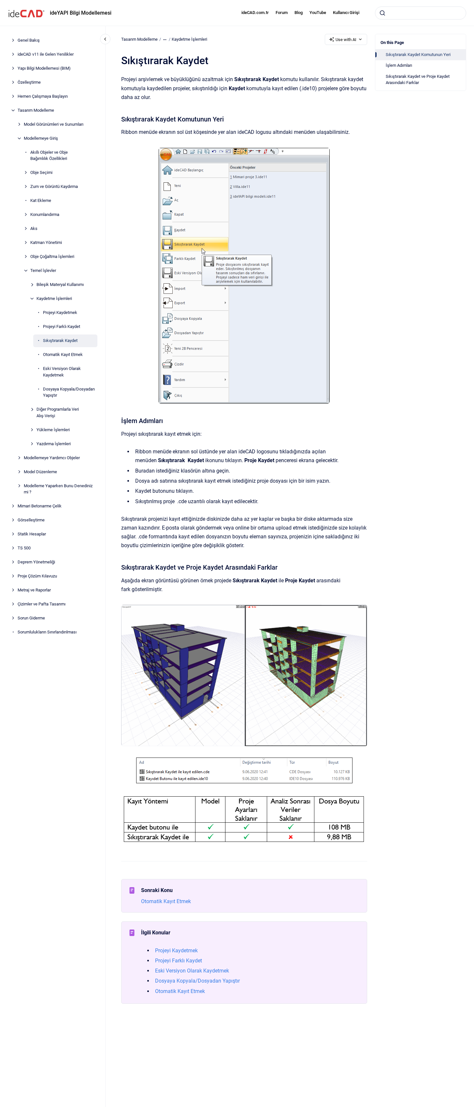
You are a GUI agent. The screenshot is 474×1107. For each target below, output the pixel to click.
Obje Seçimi (41, 172)
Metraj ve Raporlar (34, 590)
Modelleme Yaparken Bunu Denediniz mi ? (58, 489)
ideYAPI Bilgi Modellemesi (80, 13)
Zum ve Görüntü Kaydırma (54, 186)
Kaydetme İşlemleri (54, 298)
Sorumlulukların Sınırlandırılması (47, 632)
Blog (298, 12)
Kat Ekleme (40, 200)
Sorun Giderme (31, 618)
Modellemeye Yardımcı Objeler (52, 457)
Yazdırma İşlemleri (53, 443)
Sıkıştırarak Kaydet (60, 340)
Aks (33, 228)
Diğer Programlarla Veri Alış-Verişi (57, 412)
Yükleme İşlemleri (53, 429)
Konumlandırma (44, 214)
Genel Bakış (29, 40)
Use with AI (346, 39)
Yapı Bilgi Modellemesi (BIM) (44, 68)
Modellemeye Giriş (41, 138)
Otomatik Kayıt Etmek (63, 354)
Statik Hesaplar (32, 534)
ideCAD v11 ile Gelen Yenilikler (46, 54)
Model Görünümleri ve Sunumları (53, 124)
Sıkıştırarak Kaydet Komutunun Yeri (418, 54)
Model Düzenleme (40, 471)
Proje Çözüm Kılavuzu (37, 576)
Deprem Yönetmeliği (36, 562)
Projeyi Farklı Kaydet (61, 326)
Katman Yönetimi (46, 242)
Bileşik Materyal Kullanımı (60, 284)
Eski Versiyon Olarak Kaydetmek (62, 371)
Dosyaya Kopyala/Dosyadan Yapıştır (69, 392)
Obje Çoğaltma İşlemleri (52, 256)
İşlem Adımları (399, 65)
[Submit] (382, 13)
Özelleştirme (29, 82)
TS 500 (24, 548)
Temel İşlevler (43, 270)
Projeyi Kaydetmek (60, 312)
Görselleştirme (31, 520)
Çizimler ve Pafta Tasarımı (41, 604)
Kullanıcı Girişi (346, 12)
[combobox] (420, 13)
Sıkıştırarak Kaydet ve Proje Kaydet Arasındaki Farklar (418, 79)
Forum (282, 12)
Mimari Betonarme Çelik (40, 506)
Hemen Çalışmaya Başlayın (43, 96)
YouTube (317, 12)
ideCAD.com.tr (255, 12)
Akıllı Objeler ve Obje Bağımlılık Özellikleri (49, 155)
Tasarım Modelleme (36, 110)
